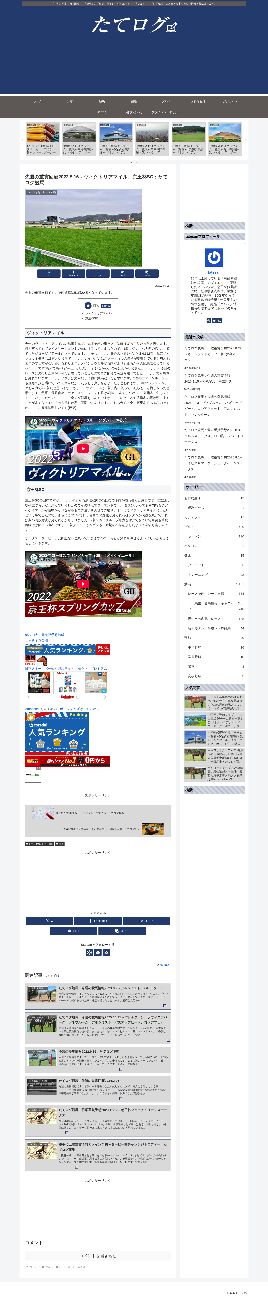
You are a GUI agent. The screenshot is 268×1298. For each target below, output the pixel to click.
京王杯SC (91, 318)
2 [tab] (137, 162)
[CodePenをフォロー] (89, 952)
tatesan (214, 272)
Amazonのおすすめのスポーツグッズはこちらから (62, 709)
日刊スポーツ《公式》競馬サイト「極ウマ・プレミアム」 (67, 668)
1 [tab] (131, 162)
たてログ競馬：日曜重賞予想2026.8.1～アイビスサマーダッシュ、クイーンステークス (213, 463)
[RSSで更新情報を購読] (106, 952)
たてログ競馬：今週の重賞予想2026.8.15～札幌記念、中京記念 (208, 378)
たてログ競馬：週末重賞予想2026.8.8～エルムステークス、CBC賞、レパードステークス (214, 436)
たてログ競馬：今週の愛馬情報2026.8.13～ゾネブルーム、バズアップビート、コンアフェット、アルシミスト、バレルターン (213, 405)
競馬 (61, 843)
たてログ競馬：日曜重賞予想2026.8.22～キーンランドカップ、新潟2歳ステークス (213, 354)
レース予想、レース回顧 (41, 843)
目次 (96, 306)
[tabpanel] (43, 139)
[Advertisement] (134, 68)
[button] (147, 273)
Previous (22, 140)
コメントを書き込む (98, 1255)
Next (246, 140)
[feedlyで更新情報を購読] (98, 952)
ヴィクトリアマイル (98, 313)
